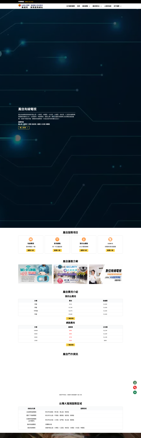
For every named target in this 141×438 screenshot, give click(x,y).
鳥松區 (34, 124)
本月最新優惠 (70, 6)
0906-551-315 (29, 1)
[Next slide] (121, 274)
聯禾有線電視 (31, 424)
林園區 (48, 124)
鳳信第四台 (96, 6)
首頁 (78, 6)
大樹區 (39, 124)
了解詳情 (70, 318)
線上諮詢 (23, 127)
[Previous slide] (20, 274)
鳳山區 (20, 124)
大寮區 (25, 124)
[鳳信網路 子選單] (89, 6)
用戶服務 (116, 6)
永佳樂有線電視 (31, 412)
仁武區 (29, 124)
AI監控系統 (107, 6)
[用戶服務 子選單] (120, 6)
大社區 (43, 124)
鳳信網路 (85, 6)
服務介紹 (31, 250)
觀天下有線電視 (31, 415)
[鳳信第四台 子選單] (101, 6)
